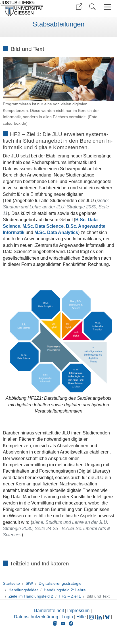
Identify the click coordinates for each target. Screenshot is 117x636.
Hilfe (81, 616)
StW (29, 583)
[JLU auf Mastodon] (55, 623)
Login (68, 616)
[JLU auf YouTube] (63, 623)
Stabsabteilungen (58, 24)
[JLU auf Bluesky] (108, 616)
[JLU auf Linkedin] (100, 616)
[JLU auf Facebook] (71, 623)
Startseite (11, 583)
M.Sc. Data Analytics (56, 232)
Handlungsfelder (23, 590)
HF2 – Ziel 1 (70, 596)
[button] (79, 6)
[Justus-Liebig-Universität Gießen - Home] (28, 8)
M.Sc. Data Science (43, 226)
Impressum (78, 610)
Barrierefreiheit (49, 610)
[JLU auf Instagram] (92, 616)
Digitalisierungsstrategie (60, 583)
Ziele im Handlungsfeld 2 (31, 596)
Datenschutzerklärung (36, 616)
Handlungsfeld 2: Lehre (65, 590)
